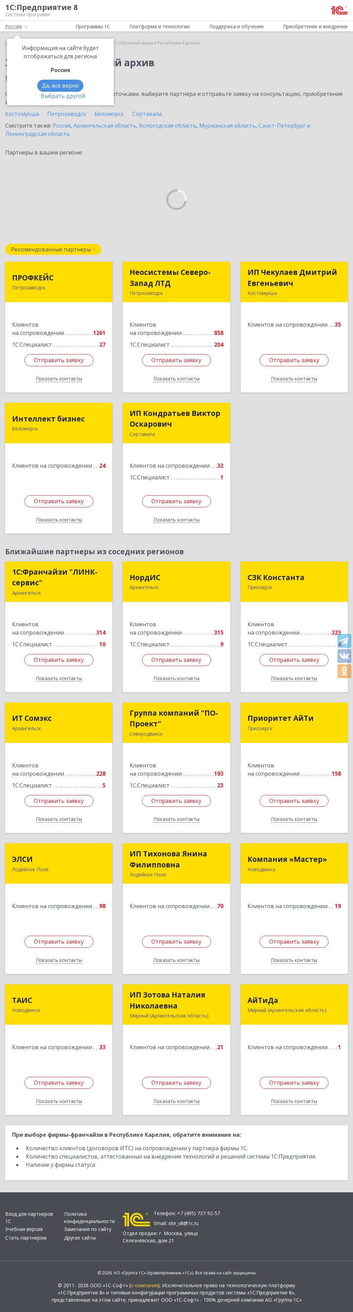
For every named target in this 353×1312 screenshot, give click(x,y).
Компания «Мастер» (287, 859)
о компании (144, 1285)
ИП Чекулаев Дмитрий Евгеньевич (292, 277)
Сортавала (147, 114)
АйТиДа (263, 1000)
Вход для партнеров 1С (29, 1217)
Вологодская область (167, 125)
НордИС (145, 577)
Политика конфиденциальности (89, 1217)
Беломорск (109, 114)
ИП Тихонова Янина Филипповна (168, 859)
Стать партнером (26, 1237)
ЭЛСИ (22, 859)
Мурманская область (227, 125)
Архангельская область (104, 125)
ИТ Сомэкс (32, 718)
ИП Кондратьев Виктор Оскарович (175, 418)
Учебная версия (24, 1229)
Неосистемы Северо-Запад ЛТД (170, 277)
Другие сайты (80, 1237)
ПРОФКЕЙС (32, 277)
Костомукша (22, 114)
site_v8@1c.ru (183, 1223)
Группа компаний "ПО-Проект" (174, 718)
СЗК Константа (276, 577)
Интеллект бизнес (48, 419)
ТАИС (22, 1000)
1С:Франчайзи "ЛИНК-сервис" (55, 577)
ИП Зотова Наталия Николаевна (167, 1000)
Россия (62, 125)
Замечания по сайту (87, 1229)
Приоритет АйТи (281, 718)
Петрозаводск (66, 114)
